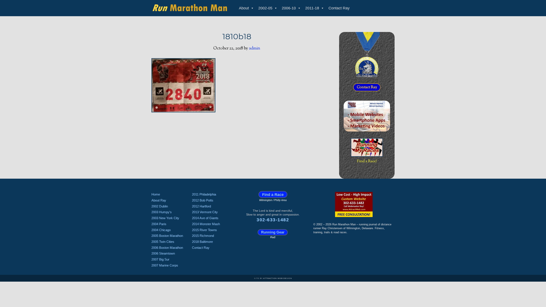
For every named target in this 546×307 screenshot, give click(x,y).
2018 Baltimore (202, 241)
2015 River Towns (204, 230)
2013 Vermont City (205, 212)
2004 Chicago (161, 230)
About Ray (158, 200)
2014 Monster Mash (206, 224)
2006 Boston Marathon (167, 247)
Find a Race (273, 194)
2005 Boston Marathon (167, 235)
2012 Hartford (201, 206)
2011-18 (312, 8)
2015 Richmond (203, 235)
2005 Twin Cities (162, 241)
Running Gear (273, 232)
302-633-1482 (273, 219)
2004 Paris (158, 224)
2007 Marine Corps (164, 265)
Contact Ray (339, 8)
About (244, 8)
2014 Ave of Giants (205, 218)
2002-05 (265, 8)
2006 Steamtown (163, 253)
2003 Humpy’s (161, 212)
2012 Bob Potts (202, 200)
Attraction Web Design (277, 278)
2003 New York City (165, 218)
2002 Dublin (159, 206)
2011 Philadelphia (204, 194)
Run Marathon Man (189, 7)
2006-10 (289, 8)
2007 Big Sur (160, 259)
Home (155, 194)
